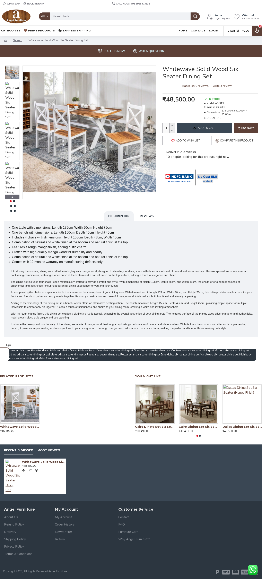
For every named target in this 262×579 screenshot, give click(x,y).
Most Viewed (48, 450)
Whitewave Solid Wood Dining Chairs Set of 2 (20, 427)
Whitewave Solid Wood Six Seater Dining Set (43, 462)
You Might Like (147, 376)
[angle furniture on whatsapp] (253, 570)
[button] (12, 67)
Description (119, 216)
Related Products (16, 376)
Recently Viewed (18, 450)
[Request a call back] (4, 354)
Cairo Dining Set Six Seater (155, 427)
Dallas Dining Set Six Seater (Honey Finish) (242, 427)
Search (17, 40)
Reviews (147, 216)
